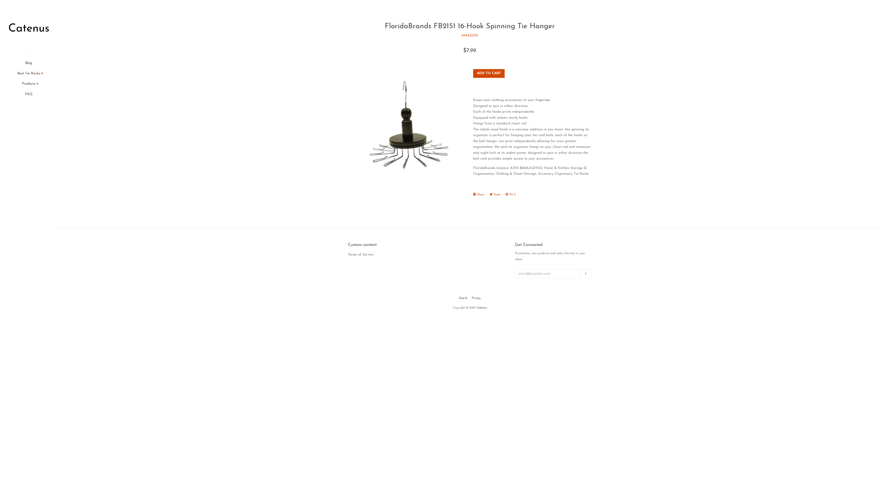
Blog (28, 63)
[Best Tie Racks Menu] (42, 74)
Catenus (482, 308)
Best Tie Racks (28, 73)
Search (463, 298)
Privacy (476, 298)
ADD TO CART (489, 73)
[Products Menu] (37, 84)
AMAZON (469, 35)
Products (28, 84)
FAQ (28, 94)
